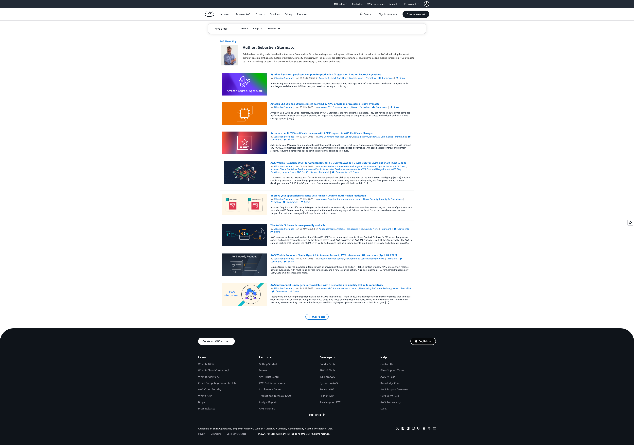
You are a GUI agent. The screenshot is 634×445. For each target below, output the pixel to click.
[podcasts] (429, 429)
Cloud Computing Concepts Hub (217, 383)
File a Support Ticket (392, 370)
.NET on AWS (327, 376)
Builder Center (328, 364)
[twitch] (418, 429)
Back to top (315, 414)
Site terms (216, 433)
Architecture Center (270, 389)
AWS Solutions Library (272, 383)
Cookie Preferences (236, 433)
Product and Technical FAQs (275, 395)
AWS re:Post (387, 376)
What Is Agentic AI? (209, 376)
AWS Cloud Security (209, 389)
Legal (383, 408)
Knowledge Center (391, 383)
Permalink (371, 78)
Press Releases (206, 408)
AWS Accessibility (390, 402)
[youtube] (424, 429)
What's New (205, 395)
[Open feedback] (630, 223)
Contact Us (386, 364)
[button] (243, 14)
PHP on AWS (327, 395)
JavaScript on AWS (330, 402)
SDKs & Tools (327, 370)
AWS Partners (267, 408)
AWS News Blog (228, 41)
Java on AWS (327, 389)
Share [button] (402, 78)
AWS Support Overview (394, 389)
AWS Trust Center (269, 376)
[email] (434, 429)
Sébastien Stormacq (284, 78)
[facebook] (403, 429)
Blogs (201, 402)
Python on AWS (329, 383)
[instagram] (413, 429)
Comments (387, 78)
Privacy (201, 433)
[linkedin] (408, 429)
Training (263, 370)
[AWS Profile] (426, 4)
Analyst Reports (268, 402)
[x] (397, 429)
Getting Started (268, 364)
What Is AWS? (206, 364)
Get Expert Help (389, 395)
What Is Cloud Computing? (213, 370)
